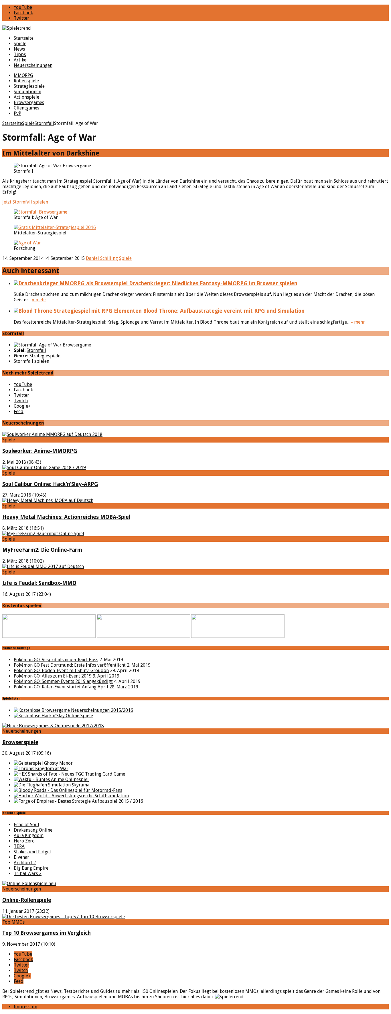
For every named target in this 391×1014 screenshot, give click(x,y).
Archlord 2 (25, 862)
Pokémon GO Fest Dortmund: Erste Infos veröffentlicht (70, 665)
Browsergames (29, 102)
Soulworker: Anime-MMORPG (39, 451)
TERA (19, 846)
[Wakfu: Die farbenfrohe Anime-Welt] (51, 779)
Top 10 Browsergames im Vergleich (46, 933)
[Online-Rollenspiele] (29, 883)
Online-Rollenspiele (26, 900)
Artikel (21, 60)
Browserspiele (20, 742)
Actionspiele (26, 97)
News (19, 49)
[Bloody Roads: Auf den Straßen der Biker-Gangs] (68, 790)
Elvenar (21, 857)
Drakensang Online (33, 830)
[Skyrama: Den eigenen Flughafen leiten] (51, 785)
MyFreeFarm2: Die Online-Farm (42, 550)
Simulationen (27, 91)
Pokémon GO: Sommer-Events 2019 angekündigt (63, 681)
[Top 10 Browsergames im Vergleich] (63, 916)
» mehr (39, 299)
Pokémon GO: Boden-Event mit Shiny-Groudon (61, 670)
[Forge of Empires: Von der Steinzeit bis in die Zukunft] (78, 801)
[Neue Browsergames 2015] (73, 710)
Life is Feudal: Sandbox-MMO (39, 583)
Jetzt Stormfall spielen (25, 202)
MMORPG (23, 75)
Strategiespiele (29, 86)
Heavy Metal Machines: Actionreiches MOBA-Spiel (66, 517)
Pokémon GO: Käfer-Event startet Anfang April (61, 687)
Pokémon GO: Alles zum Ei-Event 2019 (53, 676)
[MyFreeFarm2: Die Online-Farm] (43, 533)
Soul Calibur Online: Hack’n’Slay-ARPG (50, 484)
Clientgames (26, 108)
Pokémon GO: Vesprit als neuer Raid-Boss (56, 659)
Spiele (20, 43)
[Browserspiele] (53, 725)
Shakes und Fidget (32, 851)
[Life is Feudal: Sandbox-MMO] (43, 566)
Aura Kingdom (29, 835)
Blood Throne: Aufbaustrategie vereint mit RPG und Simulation (223, 311)
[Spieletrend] (195, 28)
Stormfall (36, 350)
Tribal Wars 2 (28, 873)
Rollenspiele (26, 80)
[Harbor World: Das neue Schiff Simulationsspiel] (71, 795)
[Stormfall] (52, 345)
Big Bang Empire (31, 868)
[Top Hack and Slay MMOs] (53, 715)
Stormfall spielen (31, 361)
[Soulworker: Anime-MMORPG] (52, 434)
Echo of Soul (26, 824)
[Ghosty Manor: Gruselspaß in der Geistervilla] (43, 763)
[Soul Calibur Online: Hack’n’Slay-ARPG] (44, 467)
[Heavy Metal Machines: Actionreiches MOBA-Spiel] (47, 500)
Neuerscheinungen (33, 65)
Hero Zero (24, 841)
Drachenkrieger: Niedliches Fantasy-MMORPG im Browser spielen (212, 283)
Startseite (23, 38)
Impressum (25, 1006)
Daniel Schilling (102, 258)
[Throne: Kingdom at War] (41, 768)
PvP (17, 113)
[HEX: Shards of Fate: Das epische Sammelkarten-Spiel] (69, 774)
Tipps (20, 54)
